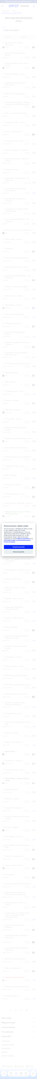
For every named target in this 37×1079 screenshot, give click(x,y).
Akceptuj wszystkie (19, 547)
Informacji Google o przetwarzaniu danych (17, 540)
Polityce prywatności (23, 538)
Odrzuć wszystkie (18, 552)
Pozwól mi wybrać (9, 542)
